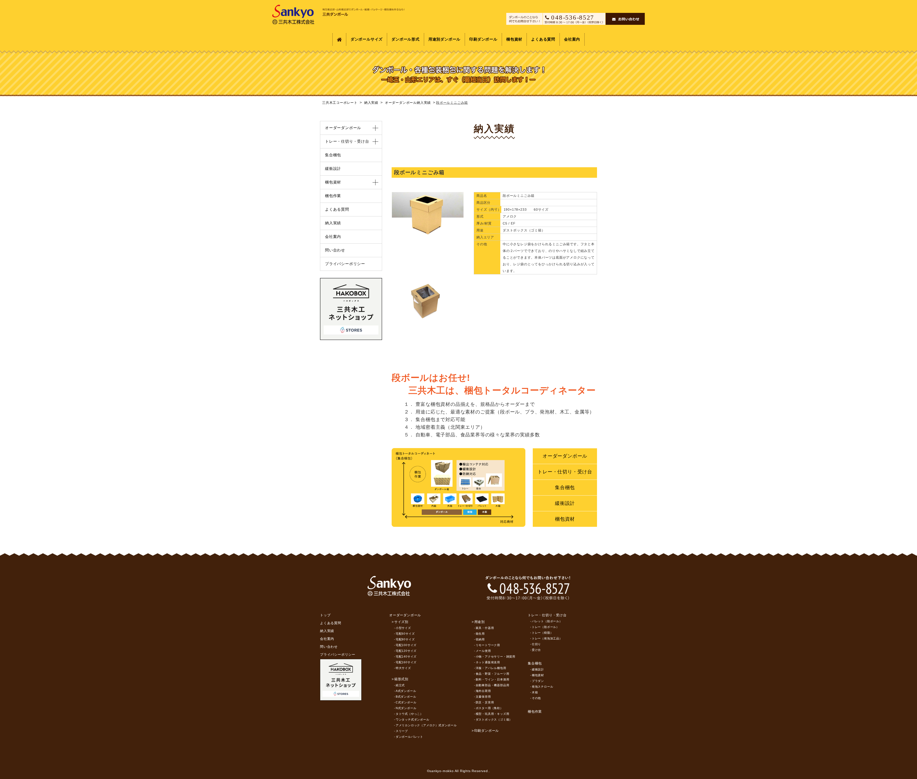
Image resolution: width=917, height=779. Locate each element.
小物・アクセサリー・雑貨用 (495, 656)
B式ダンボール (406, 696)
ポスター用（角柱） (489, 708)
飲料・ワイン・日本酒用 (492, 679)
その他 (536, 698)
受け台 (536, 650)
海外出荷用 (483, 691)
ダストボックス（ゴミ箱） (494, 719)
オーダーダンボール (565, 456)
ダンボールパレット (409, 736)
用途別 (479, 622)
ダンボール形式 (405, 39)
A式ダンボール (406, 691)
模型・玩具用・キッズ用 (492, 714)
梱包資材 (514, 39)
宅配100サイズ (406, 645)
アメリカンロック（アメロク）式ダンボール (426, 725)
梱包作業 (333, 196)
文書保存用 (483, 696)
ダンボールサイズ (367, 39)
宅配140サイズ (406, 656)
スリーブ (402, 731)
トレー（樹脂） (542, 632)
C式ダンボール (406, 702)
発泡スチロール (542, 686)
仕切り (536, 644)
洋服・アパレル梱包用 (491, 668)
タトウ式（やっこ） (409, 714)
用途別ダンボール (444, 39)
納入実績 (333, 223)
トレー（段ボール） (545, 627)
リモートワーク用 (488, 645)
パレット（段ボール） (547, 621)
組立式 (400, 685)
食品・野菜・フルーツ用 (492, 673)
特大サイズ (403, 668)
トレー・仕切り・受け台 (565, 471)
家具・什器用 (485, 628)
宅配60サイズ (405, 633)
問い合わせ (335, 250)
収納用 (480, 639)
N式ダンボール (406, 708)
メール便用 (483, 651)
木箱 (535, 692)
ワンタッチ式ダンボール (412, 719)
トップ (325, 615)
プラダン (538, 681)
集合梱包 (565, 487)
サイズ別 (401, 622)
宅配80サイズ (405, 639)
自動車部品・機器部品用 (492, 685)
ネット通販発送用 (488, 662)
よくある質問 (543, 39)
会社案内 (572, 39)
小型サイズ (403, 628)
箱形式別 (401, 679)
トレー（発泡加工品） (547, 638)
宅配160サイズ (406, 662)
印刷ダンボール (483, 39)
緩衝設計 (565, 503)
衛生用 (480, 633)
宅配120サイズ (406, 651)
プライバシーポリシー (345, 264)
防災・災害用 (485, 702)
